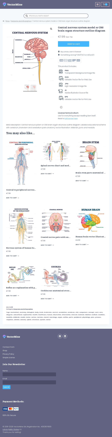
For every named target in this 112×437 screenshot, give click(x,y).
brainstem (48, 312)
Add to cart (73, 43)
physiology (86, 317)
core (100, 312)
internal (74, 315)
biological (30, 312)
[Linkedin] (65, 336)
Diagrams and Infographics (23, 309)
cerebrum (71, 312)
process (98, 317)
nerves (33, 317)
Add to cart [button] (11, 198)
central (55, 312)
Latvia (5, 429)
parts (71, 317)
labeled (88, 315)
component (83, 312)
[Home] (3, 21)
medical (94, 315)
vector (48, 320)
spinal (29, 320)
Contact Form (8, 347)
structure (35, 320)
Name (5, 370)
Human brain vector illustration (91, 236)
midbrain (16, 317)
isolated (81, 315)
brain (41, 312)
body (36, 312)
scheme (16, 320)
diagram (9, 315)
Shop (5, 350)
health (35, 315)
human (49, 315)
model (23, 317)
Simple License (9, 357)
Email (5, 378)
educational (18, 315)
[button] (51, 29)
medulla (9, 317)
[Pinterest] (60, 336)
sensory (23, 320)
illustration (57, 315)
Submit (7, 387)
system (42, 320)
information (66, 315)
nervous (40, 317)
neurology (53, 317)
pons (92, 317)
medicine (101, 315)
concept (91, 312)
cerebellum (63, 312)
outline (65, 317)
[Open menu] (97, 4)
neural (46, 317)
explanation (27, 315)
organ (60, 317)
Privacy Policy (8, 354)
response (9, 320)
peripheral (77, 317)
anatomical (14, 312)
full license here (71, 118)
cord (96, 312)
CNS (77, 312)
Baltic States (13, 429)
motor (28, 317)
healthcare (42, 315)
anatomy (23, 312)
